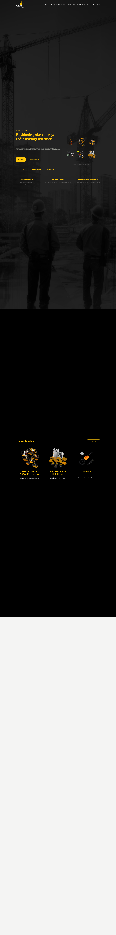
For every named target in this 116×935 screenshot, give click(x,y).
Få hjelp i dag (93, 441)
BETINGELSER (80, 4)
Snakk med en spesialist (34, 159)
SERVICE (69, 4)
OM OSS (74, 4)
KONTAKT (86, 4)
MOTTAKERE (54, 4)
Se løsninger (20, 159)
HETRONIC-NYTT (62, 4)
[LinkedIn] (93, 4)
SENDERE (47, 4)
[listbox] (97, 4)
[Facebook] (91, 4)
